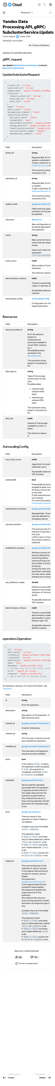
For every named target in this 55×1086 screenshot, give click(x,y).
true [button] (26, 769)
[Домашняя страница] (12, 4)
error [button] (45, 772)
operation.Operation (13, 68)
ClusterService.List (40, 165)
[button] (39, 4)
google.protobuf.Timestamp (35, 723)
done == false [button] (31, 837)
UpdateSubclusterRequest (26, 65)
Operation (7, 688)
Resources (37, 219)
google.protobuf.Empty (32, 882)
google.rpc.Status (30, 812)
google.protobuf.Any (31, 780)
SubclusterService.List (41, 191)
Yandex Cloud (25, 36)
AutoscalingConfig (40, 298)
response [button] (28, 775)
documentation (34, 356)
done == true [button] (30, 853)
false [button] (37, 764)
